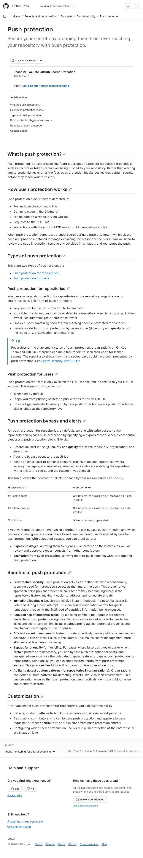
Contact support (21, 826)
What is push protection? (34, 154)
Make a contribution (92, 799)
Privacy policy (14, 795)
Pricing (72, 844)
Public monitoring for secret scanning (45, 85)
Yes (17, 788)
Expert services (89, 844)
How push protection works (37, 189)
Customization (23, 696)
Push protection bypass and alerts (44, 421)
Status (61, 844)
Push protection (109, 16)
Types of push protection (34, 256)
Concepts (66, 16)
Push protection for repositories (35, 273)
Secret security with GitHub (60, 361)
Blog (104, 844)
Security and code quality (40, 16)
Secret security (86, 16)
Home (16, 16)
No (32, 788)
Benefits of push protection (36, 572)
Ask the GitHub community (27, 821)
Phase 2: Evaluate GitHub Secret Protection (44, 72)
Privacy (50, 844)
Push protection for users (31, 278)
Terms (38, 844)
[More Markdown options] (41, 61)
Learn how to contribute (85, 805)
